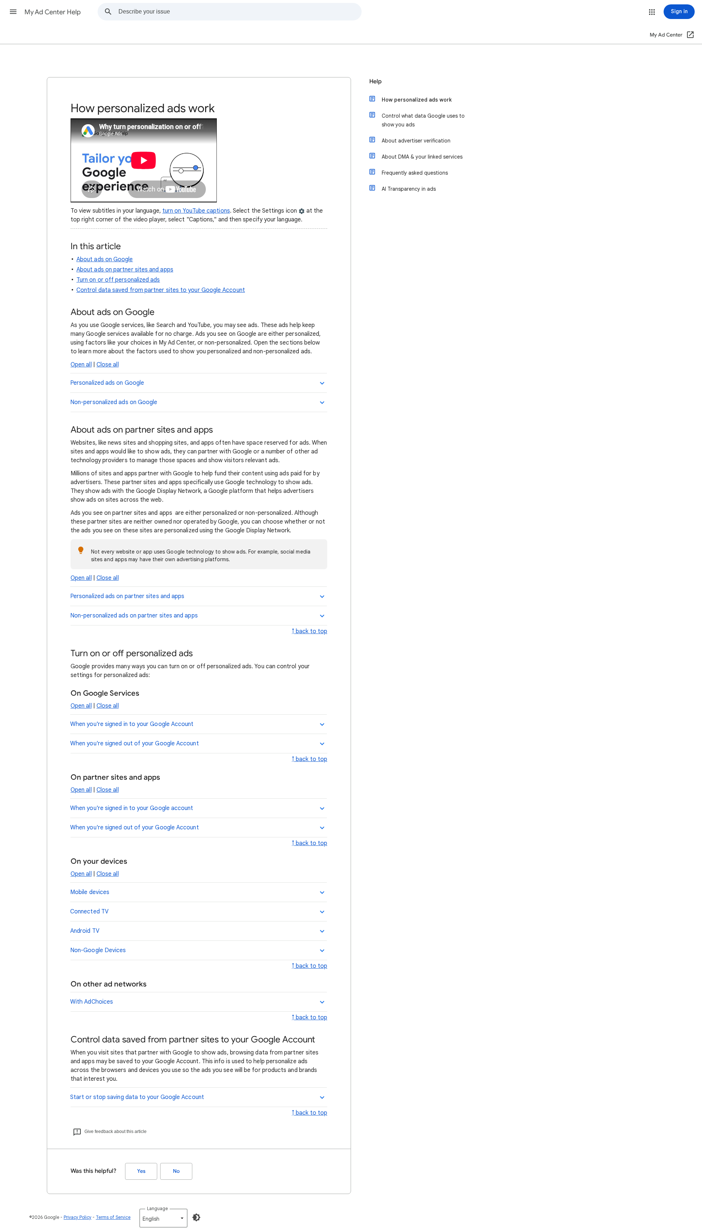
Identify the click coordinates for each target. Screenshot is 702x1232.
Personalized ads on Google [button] (107, 383)
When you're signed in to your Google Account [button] (132, 724)
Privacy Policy (77, 1217)
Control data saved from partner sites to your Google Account (160, 290)
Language (157, 1208)
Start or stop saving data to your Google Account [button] (137, 1097)
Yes (141, 1171)
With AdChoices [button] (91, 1001)
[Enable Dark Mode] (196, 1217)
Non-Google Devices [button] (98, 950)
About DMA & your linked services (422, 156)
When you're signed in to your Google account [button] (131, 808)
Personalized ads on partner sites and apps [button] (127, 596)
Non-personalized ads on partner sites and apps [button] (134, 615)
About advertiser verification (416, 140)
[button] (13, 11)
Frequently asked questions (415, 173)
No (176, 1171)
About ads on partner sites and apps (124, 269)
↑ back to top (309, 631)
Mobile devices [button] (89, 892)
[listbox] (163, 1218)
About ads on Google (104, 259)
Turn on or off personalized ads (118, 280)
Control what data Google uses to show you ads (423, 120)
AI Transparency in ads (409, 189)
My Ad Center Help (52, 12)
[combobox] (239, 11)
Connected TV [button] (89, 911)
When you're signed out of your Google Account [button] (134, 743)
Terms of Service (113, 1217)
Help (375, 81)
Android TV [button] (84, 931)
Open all (81, 364)
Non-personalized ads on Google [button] (113, 402)
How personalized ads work (417, 99)
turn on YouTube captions (196, 210)
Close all (108, 364)
